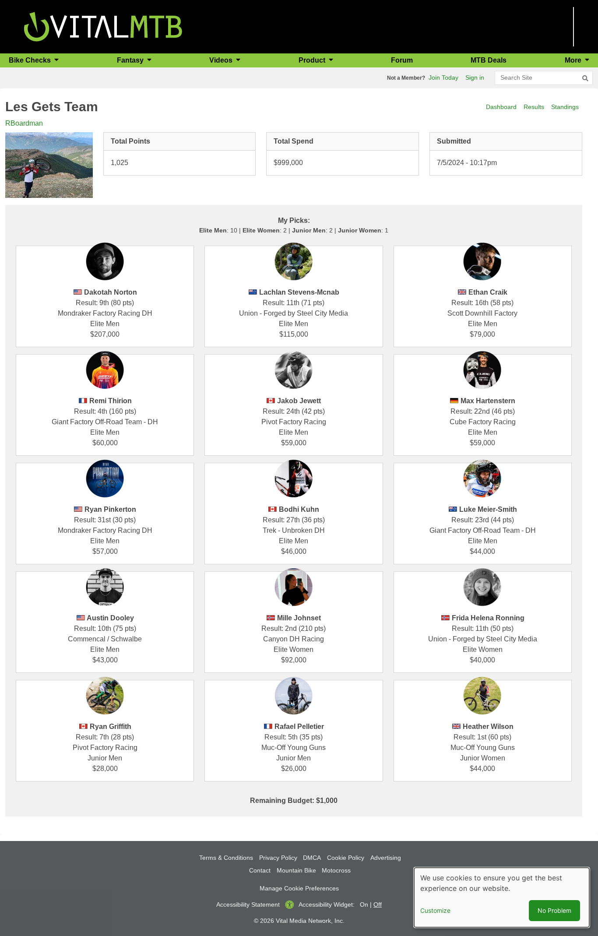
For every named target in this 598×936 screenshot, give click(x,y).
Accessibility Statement (248, 904)
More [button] (574, 60)
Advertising (385, 857)
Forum (402, 60)
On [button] (364, 904)
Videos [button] (221, 60)
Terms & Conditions (226, 857)
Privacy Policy (278, 857)
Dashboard (501, 106)
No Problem (554, 910)
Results (534, 106)
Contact (260, 870)
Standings (565, 106)
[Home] (103, 26)
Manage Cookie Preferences (299, 888)
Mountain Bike (296, 870)
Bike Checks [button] (31, 60)
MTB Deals (489, 60)
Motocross (336, 870)
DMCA (312, 857)
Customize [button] (435, 910)
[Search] (585, 78)
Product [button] (313, 60)
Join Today (443, 77)
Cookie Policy (345, 857)
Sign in (474, 77)
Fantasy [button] (131, 60)
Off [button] (377, 904)
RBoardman (24, 123)
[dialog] (501, 897)
